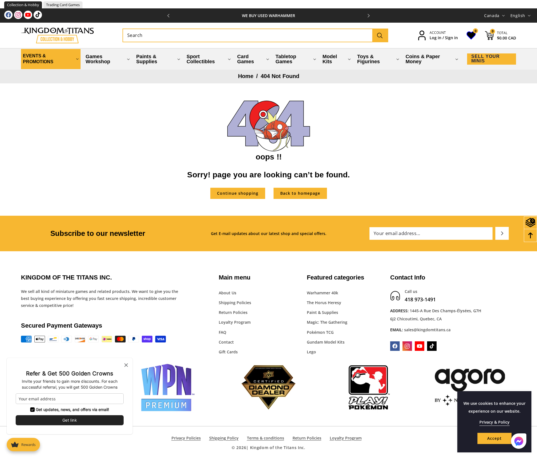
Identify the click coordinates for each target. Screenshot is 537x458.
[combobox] (255, 35)
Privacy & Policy (494, 422)
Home (245, 76)
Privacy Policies (186, 438)
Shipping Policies (235, 302)
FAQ (222, 332)
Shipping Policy (224, 438)
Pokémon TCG (320, 332)
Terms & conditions (265, 438)
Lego (311, 351)
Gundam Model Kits (326, 342)
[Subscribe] (502, 233)
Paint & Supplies (322, 312)
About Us (227, 292)
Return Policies (233, 312)
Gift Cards (228, 351)
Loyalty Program (235, 322)
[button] (368, 15)
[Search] (380, 35)
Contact (226, 342)
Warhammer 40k (322, 292)
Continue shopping (237, 193)
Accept (494, 438)
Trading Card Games (63, 4)
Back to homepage (300, 193)
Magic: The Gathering (327, 322)
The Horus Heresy (324, 302)
